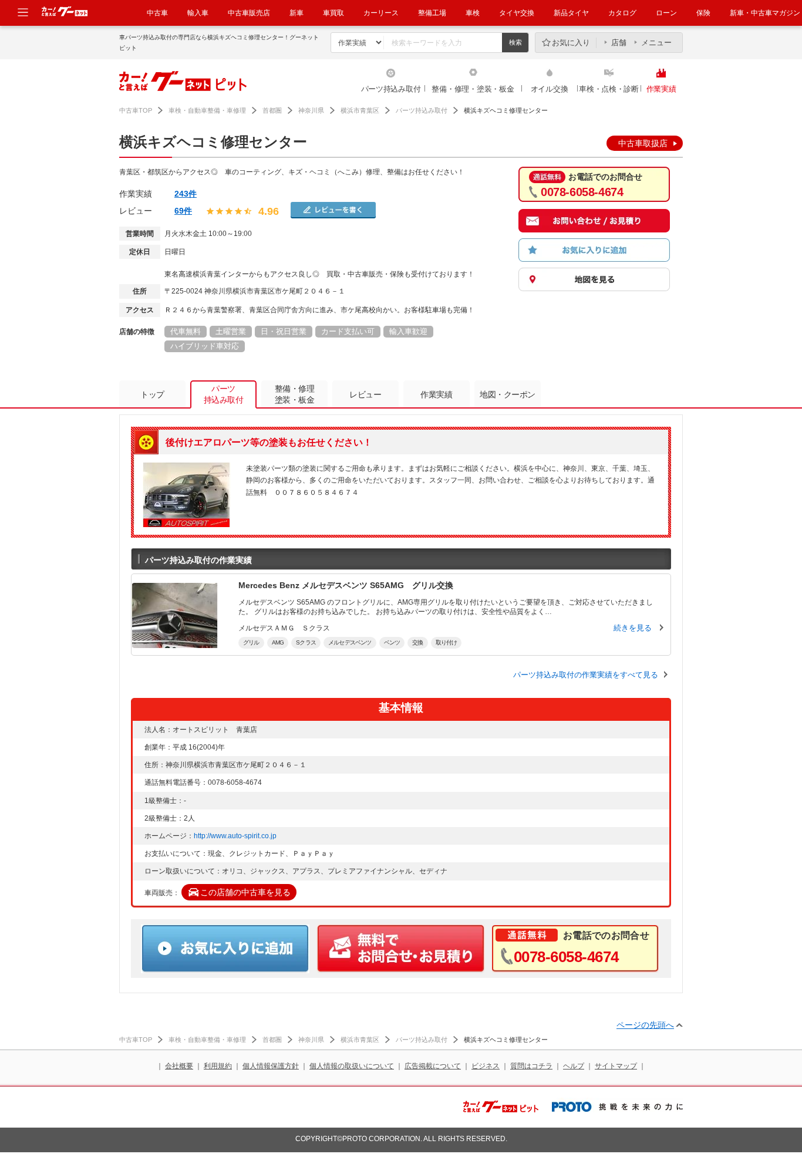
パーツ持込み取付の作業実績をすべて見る (585, 674)
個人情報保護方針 (270, 1066)
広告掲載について (433, 1066)
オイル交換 (549, 89)
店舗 (618, 42)
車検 (473, 13)
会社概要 (179, 1066)
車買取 (333, 13)
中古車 (157, 13)
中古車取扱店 (643, 143)
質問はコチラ (531, 1066)
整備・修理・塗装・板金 (473, 89)
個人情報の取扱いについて (351, 1066)
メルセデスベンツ (350, 642)
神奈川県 (311, 110)
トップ (152, 394)
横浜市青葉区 (360, 110)
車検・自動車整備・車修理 (207, 110)
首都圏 (272, 110)
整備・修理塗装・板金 (295, 394)
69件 (183, 210)
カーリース (381, 13)
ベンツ (392, 642)
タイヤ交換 (516, 13)
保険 (703, 13)
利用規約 (218, 1066)
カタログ (622, 13)
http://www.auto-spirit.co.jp (235, 836)
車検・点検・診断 (609, 89)
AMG (278, 642)
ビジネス (485, 1066)
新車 (296, 13)
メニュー (656, 42)
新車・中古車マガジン (765, 13)
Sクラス (306, 642)
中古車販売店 (249, 13)
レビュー (365, 394)
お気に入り (571, 42)
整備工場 (432, 13)
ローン (666, 13)
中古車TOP (135, 110)
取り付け (446, 642)
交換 (417, 642)
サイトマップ (616, 1066)
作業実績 (661, 89)
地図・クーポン (507, 394)
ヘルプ (573, 1066)
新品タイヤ (571, 13)
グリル (251, 642)
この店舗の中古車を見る (245, 892)
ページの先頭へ (645, 1025)
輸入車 (197, 13)
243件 (185, 193)
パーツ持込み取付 (391, 89)
